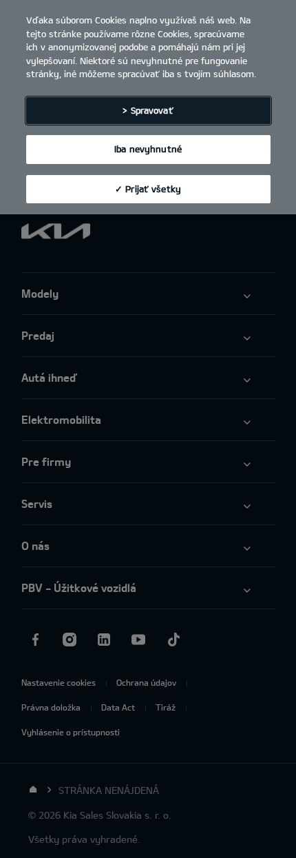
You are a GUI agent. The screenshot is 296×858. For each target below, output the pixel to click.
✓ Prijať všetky (148, 188)
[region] (148, 107)
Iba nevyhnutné (148, 148)
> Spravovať (148, 110)
